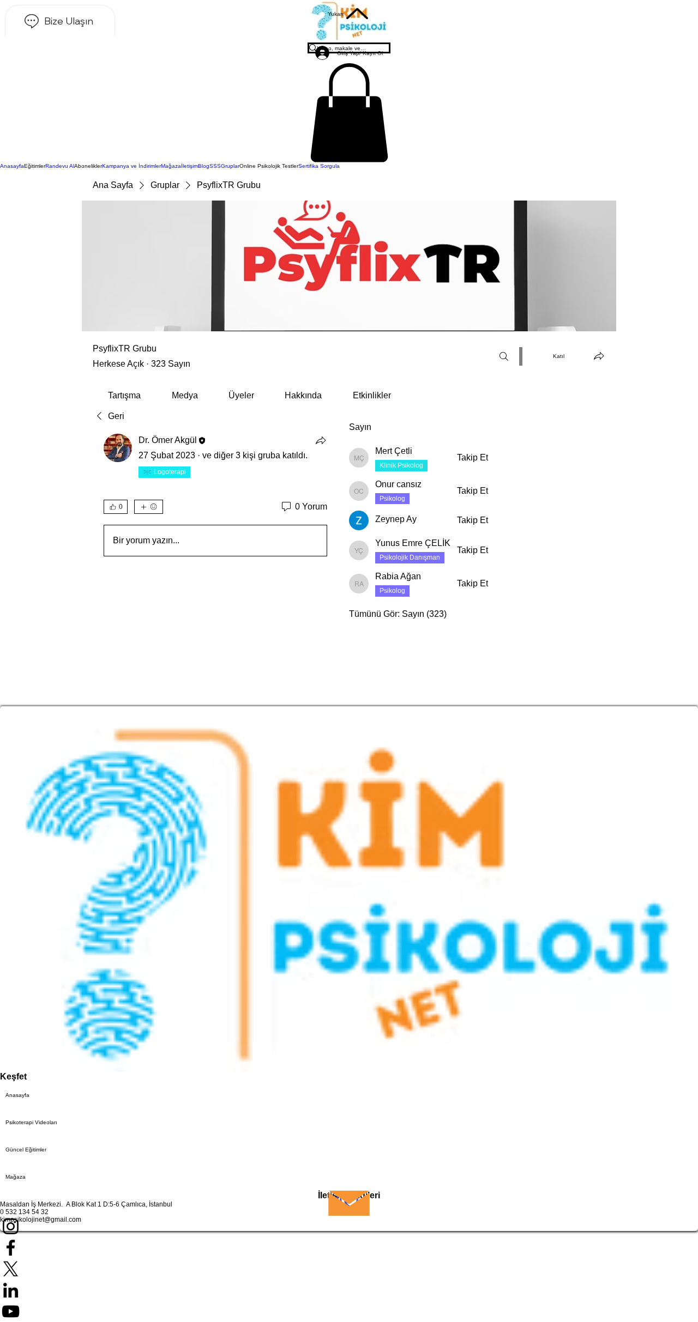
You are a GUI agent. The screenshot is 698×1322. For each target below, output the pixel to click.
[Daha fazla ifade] (148, 507)
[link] (124, 395)
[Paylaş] (320, 440)
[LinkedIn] (349, 1290)
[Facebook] (349, 1247)
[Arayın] (503, 356)
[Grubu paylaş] (598, 355)
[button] (349, 112)
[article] (215, 497)
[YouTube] (349, 1311)
